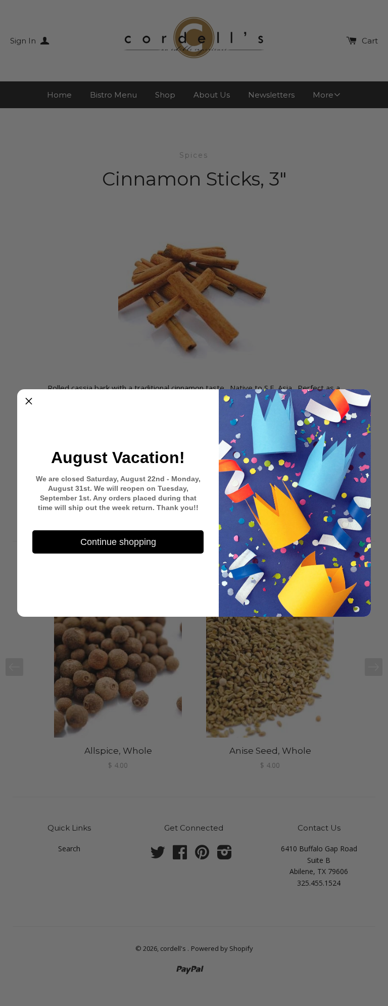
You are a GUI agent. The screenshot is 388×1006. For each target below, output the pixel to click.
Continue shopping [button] (118, 542)
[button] (29, 401)
